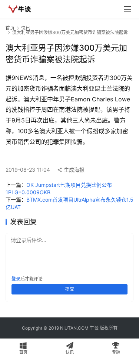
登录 (15, 279)
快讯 (25, 28)
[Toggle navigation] (127, 9)
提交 (69, 289)
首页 (10, 28)
